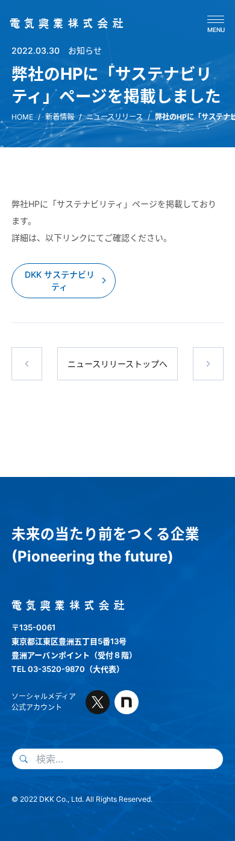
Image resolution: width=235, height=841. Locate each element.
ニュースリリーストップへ (117, 364)
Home (22, 116)
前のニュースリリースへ (27, 363)
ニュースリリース (114, 116)
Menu (216, 29)
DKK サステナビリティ (60, 280)
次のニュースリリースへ (208, 363)
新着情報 (59, 116)
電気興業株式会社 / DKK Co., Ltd (63, 23)
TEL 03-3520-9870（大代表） (67, 669)
